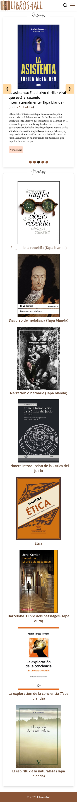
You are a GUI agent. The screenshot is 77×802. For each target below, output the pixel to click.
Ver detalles (16, 149)
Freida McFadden (21, 107)
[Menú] (72, 5)
